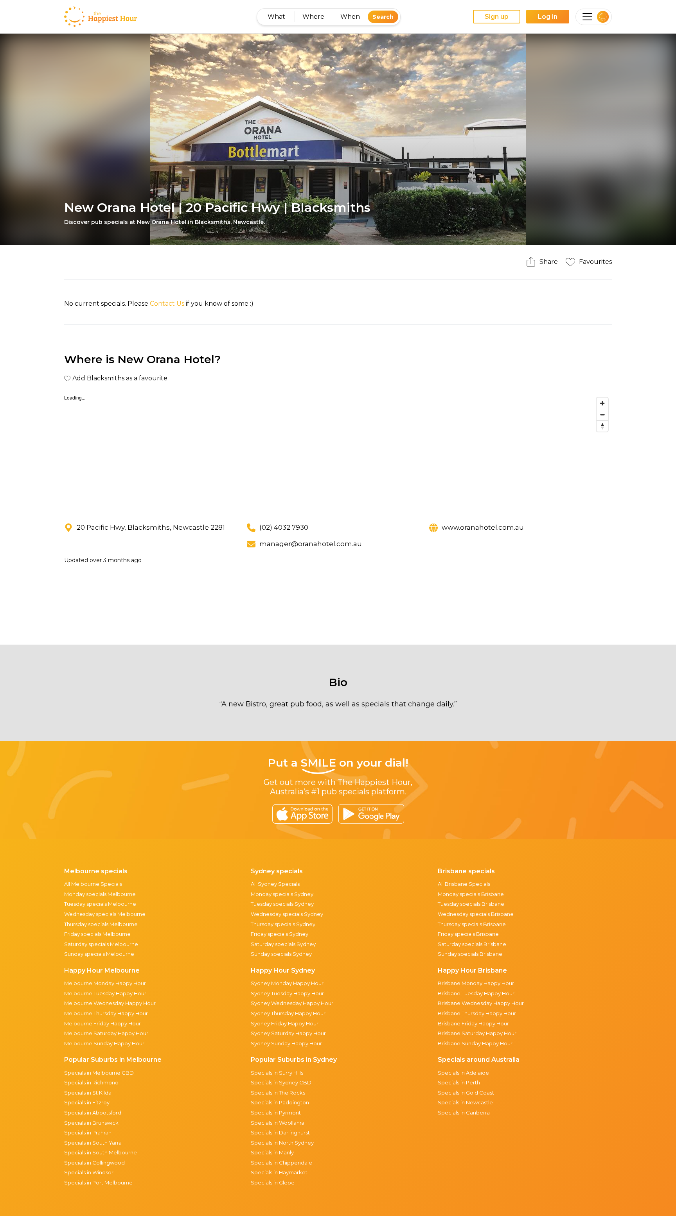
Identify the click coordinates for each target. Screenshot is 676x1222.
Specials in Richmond (91, 1082)
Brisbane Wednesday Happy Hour (481, 1003)
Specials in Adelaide (463, 1073)
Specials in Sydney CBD (281, 1082)
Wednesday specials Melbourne (105, 914)
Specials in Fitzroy (87, 1102)
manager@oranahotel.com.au (310, 544)
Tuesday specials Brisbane (471, 904)
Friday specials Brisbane (468, 934)
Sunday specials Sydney (281, 954)
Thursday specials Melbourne (101, 924)
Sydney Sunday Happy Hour (286, 1043)
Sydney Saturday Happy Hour (288, 1033)
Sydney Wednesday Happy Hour (292, 1003)
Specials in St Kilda (87, 1092)
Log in (547, 16)
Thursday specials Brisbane (472, 924)
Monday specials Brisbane (471, 894)
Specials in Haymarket (279, 1172)
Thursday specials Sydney (283, 924)
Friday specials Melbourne (97, 934)
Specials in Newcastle (465, 1102)
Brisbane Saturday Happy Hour (477, 1033)
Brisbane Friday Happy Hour (473, 1023)
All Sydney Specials (275, 884)
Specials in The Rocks (278, 1092)
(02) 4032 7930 (283, 527)
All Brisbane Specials (464, 884)
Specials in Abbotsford (92, 1112)
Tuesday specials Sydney (282, 904)
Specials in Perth (459, 1082)
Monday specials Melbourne (100, 894)
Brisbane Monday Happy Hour (476, 983)
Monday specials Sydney (282, 894)
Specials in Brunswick (91, 1123)
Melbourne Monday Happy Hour (105, 983)
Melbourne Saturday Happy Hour (106, 1033)
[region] (338, 452)
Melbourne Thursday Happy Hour (106, 1013)
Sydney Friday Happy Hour (284, 1023)
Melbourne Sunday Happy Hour (104, 1043)
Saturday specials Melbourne (101, 944)
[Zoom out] (602, 414)
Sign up (497, 16)
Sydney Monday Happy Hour (287, 983)
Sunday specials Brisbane (470, 954)
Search (383, 16)
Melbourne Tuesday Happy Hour (105, 993)
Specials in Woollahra (277, 1123)
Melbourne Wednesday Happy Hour (110, 1003)
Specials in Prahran (87, 1132)
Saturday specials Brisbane (472, 944)
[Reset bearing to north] (602, 426)
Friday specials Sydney (279, 934)
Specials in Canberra (464, 1112)
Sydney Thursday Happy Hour (288, 1013)
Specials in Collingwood (94, 1162)
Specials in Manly (272, 1152)
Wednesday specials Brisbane (476, 914)
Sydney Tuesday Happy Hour (287, 993)
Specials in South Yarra (93, 1143)
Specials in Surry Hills (277, 1073)
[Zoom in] (602, 403)
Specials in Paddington (280, 1102)
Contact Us (167, 303)
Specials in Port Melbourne (98, 1182)
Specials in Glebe (273, 1182)
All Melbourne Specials (93, 884)
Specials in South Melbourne (100, 1152)
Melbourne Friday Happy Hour (102, 1023)
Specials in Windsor (88, 1172)
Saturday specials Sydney (283, 944)
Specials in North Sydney (282, 1143)
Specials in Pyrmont (276, 1112)
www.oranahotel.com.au (483, 527)
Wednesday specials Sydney (287, 914)
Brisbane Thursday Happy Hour (477, 1013)
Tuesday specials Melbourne (100, 904)
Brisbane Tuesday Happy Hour (476, 993)
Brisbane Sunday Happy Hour (475, 1043)
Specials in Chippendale (281, 1162)
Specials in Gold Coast (466, 1092)
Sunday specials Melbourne (99, 954)
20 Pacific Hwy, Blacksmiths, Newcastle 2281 (151, 527)
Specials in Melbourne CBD (99, 1073)
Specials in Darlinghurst (280, 1132)
